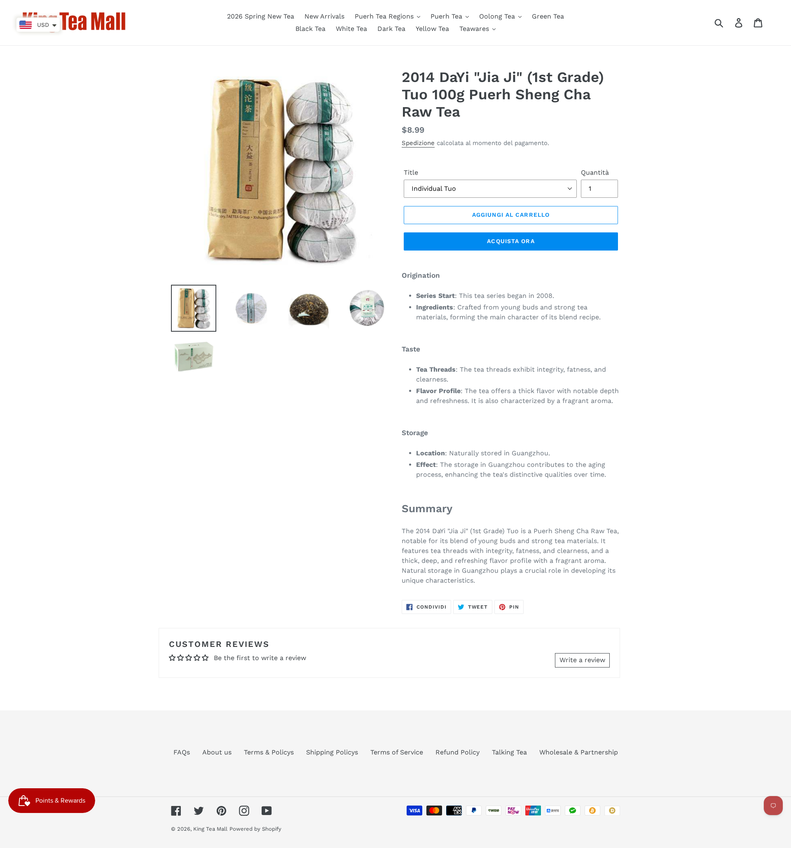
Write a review (582, 660)
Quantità (595, 172)
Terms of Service (396, 752)
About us (217, 752)
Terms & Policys (269, 752)
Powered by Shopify (255, 829)
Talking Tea (509, 752)
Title (411, 172)
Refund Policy (457, 752)
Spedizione (418, 143)
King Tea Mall (210, 829)
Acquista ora (510, 241)
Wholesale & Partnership (578, 752)
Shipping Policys (332, 752)
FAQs (181, 752)
